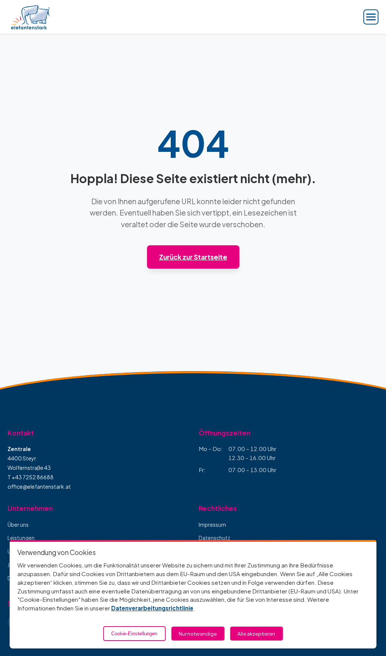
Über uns (18, 524)
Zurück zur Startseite (193, 257)
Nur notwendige (198, 633)
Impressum (212, 524)
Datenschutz (214, 537)
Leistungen (21, 537)
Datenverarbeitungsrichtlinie (152, 608)
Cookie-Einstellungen (134, 633)
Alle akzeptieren (256, 633)
